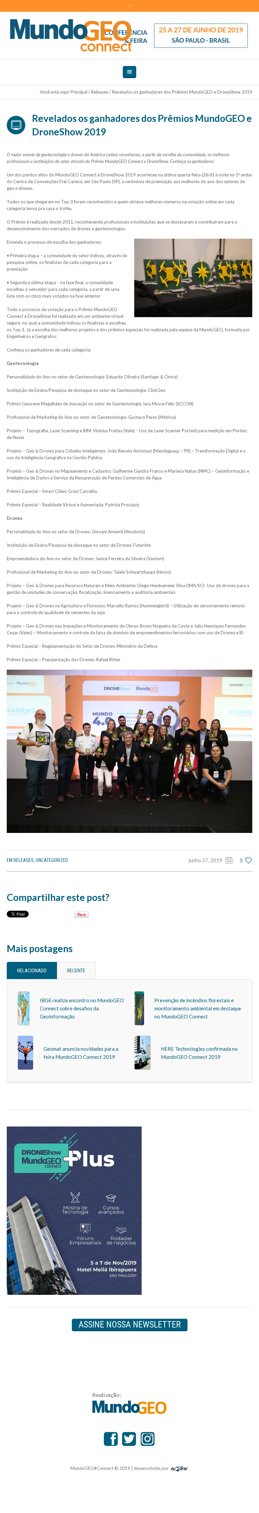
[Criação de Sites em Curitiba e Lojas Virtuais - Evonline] (179, 1468)
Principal (78, 92)
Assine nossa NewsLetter (130, 1324)
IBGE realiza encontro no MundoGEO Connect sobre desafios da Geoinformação (82, 1008)
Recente (76, 971)
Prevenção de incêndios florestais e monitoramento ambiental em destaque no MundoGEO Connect (197, 1008)
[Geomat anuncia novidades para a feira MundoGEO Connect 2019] (25, 1052)
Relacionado (32, 971)
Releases (99, 92)
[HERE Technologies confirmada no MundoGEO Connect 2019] (142, 1052)
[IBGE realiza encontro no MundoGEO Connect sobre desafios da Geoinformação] (23, 1008)
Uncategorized (52, 860)
